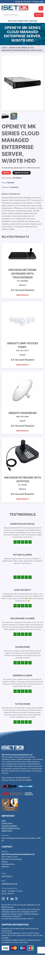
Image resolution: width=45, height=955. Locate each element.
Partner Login (38, 2)
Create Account (21, 173)
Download (14, 187)
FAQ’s (4, 821)
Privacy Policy (7, 823)
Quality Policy (7, 831)
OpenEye (10, 182)
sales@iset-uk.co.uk (9, 884)
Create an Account (22, 2)
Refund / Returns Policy (11, 828)
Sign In (6, 173)
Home (4, 48)
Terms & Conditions (9, 826)
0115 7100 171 (7, 876)
